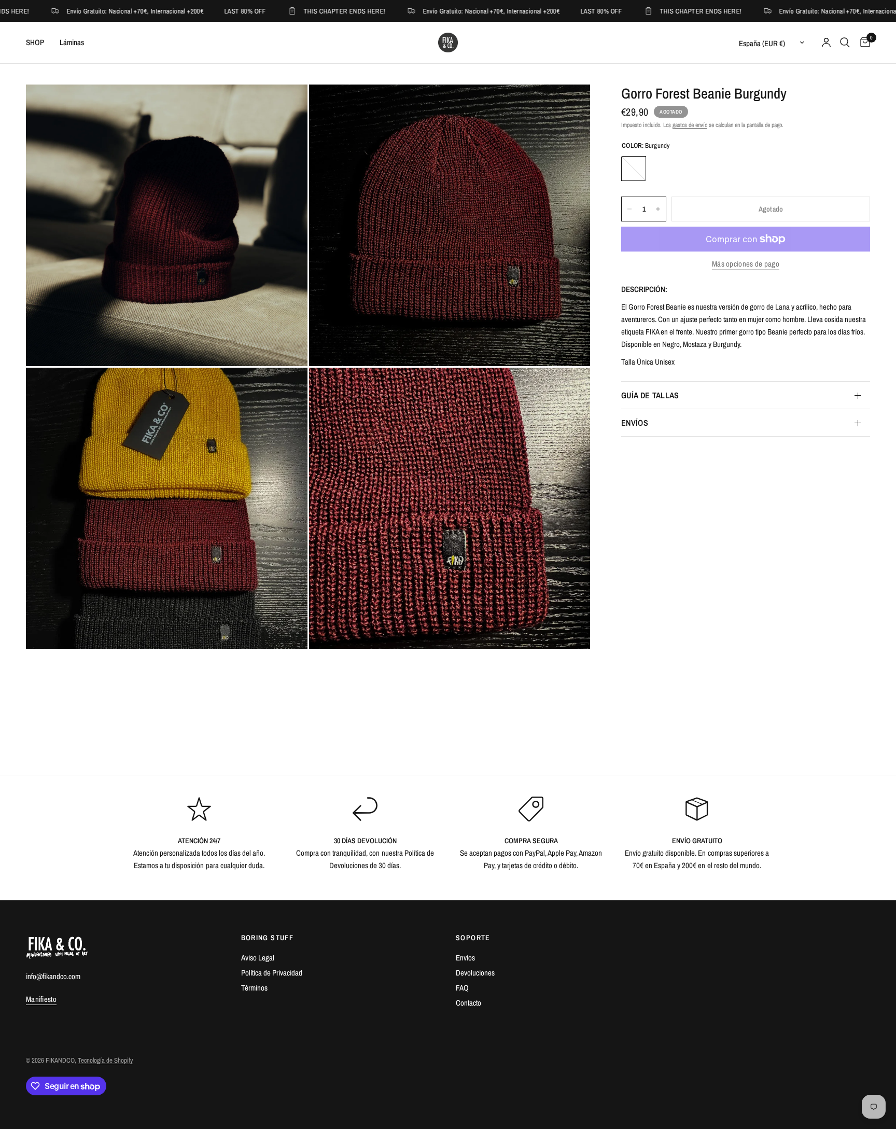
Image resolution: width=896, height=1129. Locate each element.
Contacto (468, 1002)
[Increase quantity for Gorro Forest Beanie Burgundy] (658, 209)
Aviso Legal (257, 957)
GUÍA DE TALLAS (650, 395)
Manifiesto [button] (41, 999)
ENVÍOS (634, 422)
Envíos (465, 957)
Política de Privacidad (271, 972)
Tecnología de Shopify (105, 1060)
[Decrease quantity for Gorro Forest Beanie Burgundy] (629, 209)
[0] (862, 42)
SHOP (35, 42)
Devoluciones (475, 972)
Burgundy (633, 168)
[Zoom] (286, 106)
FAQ (462, 987)
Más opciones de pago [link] (745, 263)
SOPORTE (473, 937)
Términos (254, 987)
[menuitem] (39, 42)
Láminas (72, 42)
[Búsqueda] (845, 42)
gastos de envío (690, 125)
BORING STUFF (267, 937)
